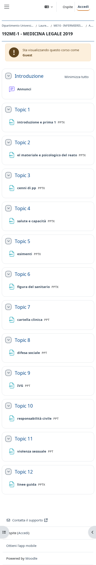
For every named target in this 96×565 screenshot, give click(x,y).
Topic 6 (22, 274)
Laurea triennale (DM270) (44, 25)
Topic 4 (22, 208)
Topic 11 (24, 438)
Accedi (83, 6)
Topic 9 (22, 373)
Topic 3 (22, 175)
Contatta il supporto (27, 520)
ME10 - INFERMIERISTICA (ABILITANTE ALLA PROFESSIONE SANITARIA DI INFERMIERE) (69, 25)
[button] (49, 7)
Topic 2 (22, 142)
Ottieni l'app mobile (21, 545)
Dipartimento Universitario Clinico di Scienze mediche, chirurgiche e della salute (18, 25)
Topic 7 (22, 307)
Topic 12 (24, 471)
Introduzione (29, 76)
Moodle (31, 558)
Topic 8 (22, 340)
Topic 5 (22, 241)
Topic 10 (24, 405)
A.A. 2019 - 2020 (91, 25)
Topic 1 (22, 109)
